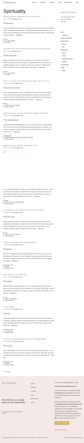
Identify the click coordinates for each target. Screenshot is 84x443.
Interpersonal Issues (67, 58)
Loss (9, 73)
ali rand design (77, 437)
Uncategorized (65, 64)
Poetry (64, 70)
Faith (6, 39)
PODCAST (43, 2)
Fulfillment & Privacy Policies (38, 437)
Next (9, 371)
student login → (61, 429)
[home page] (22, 389)
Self (8, 40)
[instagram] (15, 408)
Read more (19, 35)
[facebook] (3, 408)
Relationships (15, 137)
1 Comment (7, 74)
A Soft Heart (9, 307)
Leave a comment (9, 106)
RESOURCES (68, 2)
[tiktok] (19, 408)
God (6, 40)
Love (13, 105)
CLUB (59, 2)
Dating (63, 52)
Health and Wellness (66, 38)
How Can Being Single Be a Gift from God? (21, 16)
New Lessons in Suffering (14, 274)
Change (64, 44)
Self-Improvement (23, 137)
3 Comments (8, 42)
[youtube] (11, 408)
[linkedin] (7, 408)
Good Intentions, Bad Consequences (19, 242)
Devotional (7, 265)
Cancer (6, 202)
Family (64, 55)
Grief (10, 202)
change (6, 105)
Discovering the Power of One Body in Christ (23, 210)
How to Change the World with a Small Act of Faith (26, 81)
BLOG (77, 2)
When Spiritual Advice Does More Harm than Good (25, 113)
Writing (6, 200)
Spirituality (12, 40)
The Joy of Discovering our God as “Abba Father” (25, 339)
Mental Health (8, 135)
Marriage (64, 61)
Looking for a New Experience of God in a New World (27, 48)
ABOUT (34, 2)
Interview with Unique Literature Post (20, 145)
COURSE (52, 2)
